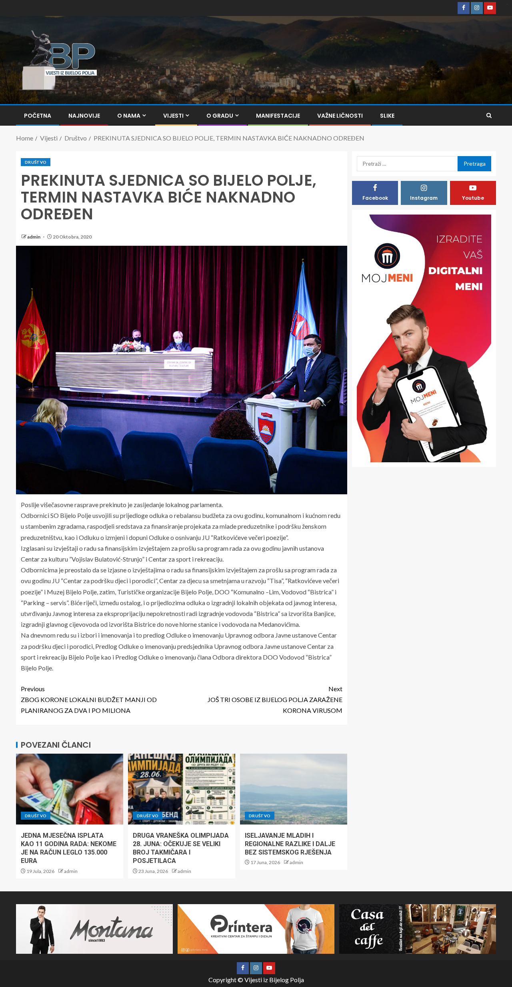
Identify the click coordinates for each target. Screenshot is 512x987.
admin (34, 237)
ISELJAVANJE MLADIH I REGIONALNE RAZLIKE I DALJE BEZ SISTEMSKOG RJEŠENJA (290, 844)
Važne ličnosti (340, 116)
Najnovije (84, 116)
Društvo (35, 162)
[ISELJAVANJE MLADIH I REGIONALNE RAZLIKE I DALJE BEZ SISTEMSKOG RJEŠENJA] (293, 789)
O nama (128, 116)
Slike (387, 116)
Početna (37, 116)
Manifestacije (278, 116)
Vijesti (173, 116)
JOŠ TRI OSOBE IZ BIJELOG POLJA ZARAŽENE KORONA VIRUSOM (275, 699)
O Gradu (219, 116)
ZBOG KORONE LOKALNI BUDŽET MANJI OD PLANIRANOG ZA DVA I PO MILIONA (89, 699)
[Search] (489, 115)
